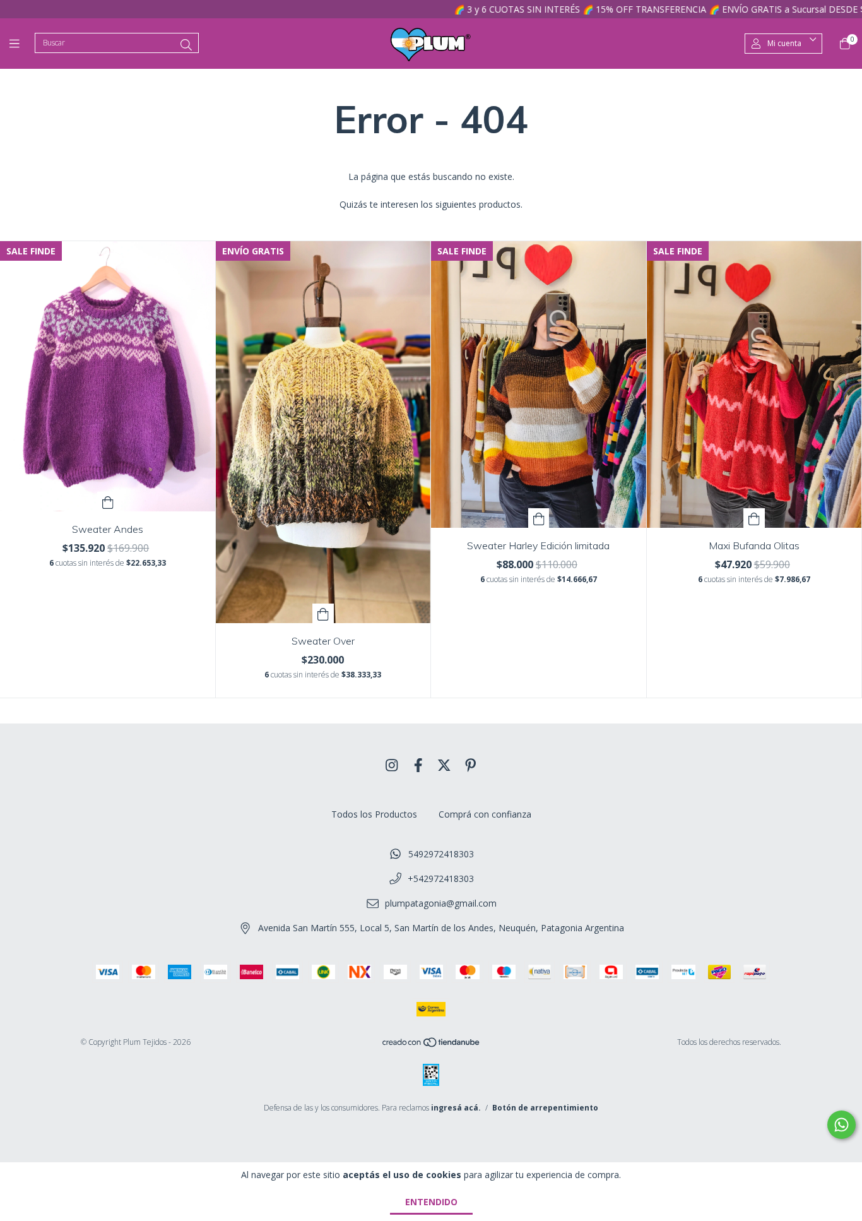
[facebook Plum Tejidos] (418, 764)
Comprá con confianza (485, 814)
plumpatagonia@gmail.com (441, 903)
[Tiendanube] (431, 1044)
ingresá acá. (456, 1107)
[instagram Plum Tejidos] (392, 764)
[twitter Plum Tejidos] (444, 764)
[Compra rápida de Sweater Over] (323, 613)
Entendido (431, 1202)
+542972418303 (441, 878)
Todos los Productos (374, 814)
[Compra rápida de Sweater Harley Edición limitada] (539, 518)
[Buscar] (186, 45)
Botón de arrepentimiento (545, 1107)
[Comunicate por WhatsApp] (841, 1125)
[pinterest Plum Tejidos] (471, 764)
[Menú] (22, 44)
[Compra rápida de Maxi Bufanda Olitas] (754, 518)
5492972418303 (441, 854)
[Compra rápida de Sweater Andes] (108, 501)
